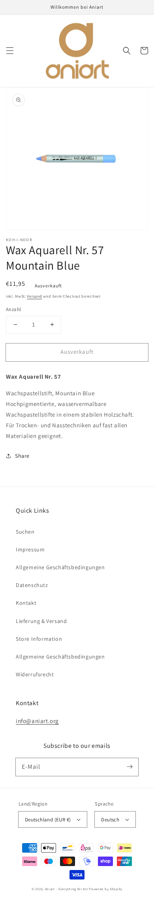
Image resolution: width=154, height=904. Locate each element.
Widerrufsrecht (35, 674)
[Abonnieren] (129, 767)
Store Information (39, 638)
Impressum (30, 549)
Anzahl (13, 309)
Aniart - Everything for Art (66, 889)
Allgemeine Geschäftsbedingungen (60, 567)
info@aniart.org (37, 721)
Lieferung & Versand (41, 621)
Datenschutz (32, 585)
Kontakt (26, 602)
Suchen (25, 531)
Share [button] (22, 455)
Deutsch (110, 819)
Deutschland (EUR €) (48, 819)
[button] (10, 50)
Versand (34, 296)
